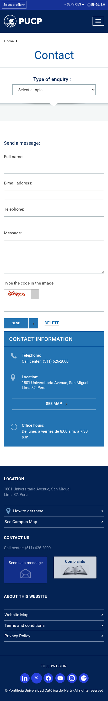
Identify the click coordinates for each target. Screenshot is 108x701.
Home (9, 41)
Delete (52, 322)
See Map (54, 403)
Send (16, 323)
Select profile (12, 5)
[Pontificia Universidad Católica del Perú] (28, 21)
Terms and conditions (24, 625)
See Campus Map (20, 521)
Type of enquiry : (52, 79)
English (98, 5)
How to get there (28, 510)
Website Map (16, 614)
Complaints (75, 561)
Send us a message (26, 562)
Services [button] (74, 4)
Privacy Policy (17, 635)
